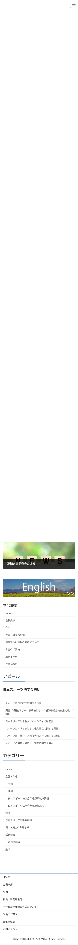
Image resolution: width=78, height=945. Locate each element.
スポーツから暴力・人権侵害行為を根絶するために (33, 735)
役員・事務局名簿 (15, 634)
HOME (9, 613)
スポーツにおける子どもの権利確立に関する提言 (31, 728)
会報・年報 (11, 776)
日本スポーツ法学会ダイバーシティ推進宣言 (29, 721)
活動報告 (10, 834)
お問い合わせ (12, 663)
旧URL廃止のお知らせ (17, 827)
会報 (10, 783)
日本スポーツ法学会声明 (18, 820)
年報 (10, 791)
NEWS (8, 769)
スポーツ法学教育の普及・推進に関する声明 (29, 743)
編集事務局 (11, 656)
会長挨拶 (10, 620)
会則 (7, 627)
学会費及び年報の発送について (22, 642)
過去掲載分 (14, 841)
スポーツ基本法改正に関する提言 (23, 703)
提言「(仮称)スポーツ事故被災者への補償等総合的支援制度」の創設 (39, 712)
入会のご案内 (12, 649)
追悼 (7, 849)
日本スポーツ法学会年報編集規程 (26, 805)
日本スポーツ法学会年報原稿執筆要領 (28, 798)
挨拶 (7, 812)
